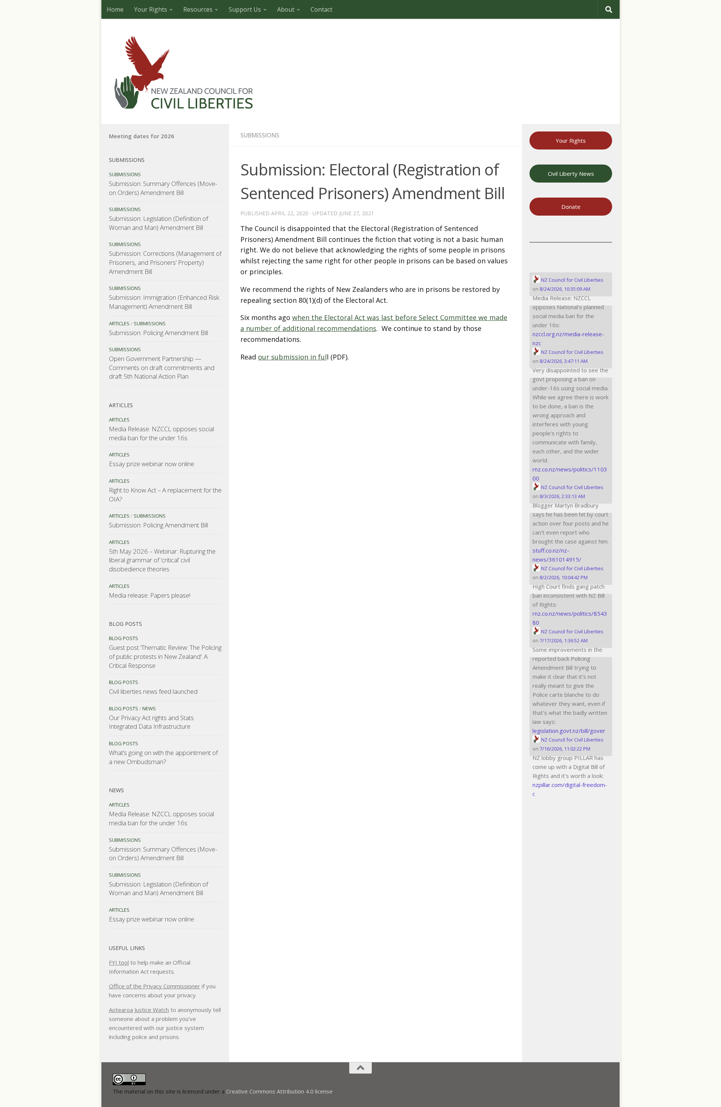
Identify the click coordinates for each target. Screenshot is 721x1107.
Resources (198, 9)
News (149, 708)
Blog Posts (123, 638)
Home (115, 9)
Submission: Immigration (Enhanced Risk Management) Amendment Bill (164, 302)
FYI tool (119, 962)
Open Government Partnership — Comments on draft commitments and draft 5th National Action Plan (161, 367)
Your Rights (150, 9)
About (285, 9)
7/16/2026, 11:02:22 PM (565, 748)
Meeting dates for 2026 (141, 136)
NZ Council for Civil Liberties (571, 279)
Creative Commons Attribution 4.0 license (279, 1091)
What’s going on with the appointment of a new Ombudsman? (163, 757)
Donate (571, 206)
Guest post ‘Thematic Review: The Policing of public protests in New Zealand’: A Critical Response (165, 656)
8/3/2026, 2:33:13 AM (562, 496)
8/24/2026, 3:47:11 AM (564, 361)
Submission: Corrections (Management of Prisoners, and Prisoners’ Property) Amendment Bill (165, 262)
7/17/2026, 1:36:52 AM (564, 640)
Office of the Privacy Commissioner (154, 986)
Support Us (245, 9)
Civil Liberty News (571, 173)
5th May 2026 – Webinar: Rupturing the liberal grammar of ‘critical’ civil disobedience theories (162, 560)
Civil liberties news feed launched (153, 691)
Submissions (259, 135)
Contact (321, 9)
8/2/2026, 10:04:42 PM (564, 577)
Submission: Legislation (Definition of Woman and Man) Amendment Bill (158, 223)
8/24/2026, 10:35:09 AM (565, 288)
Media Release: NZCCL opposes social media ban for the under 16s (161, 433)
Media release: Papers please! (149, 595)
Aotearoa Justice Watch (139, 1009)
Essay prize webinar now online (151, 463)
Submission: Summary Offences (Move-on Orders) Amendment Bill (163, 188)
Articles (119, 323)
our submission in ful (292, 356)
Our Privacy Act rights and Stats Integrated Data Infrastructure (151, 722)
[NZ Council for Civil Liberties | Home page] (184, 71)
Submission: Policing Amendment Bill (158, 332)
